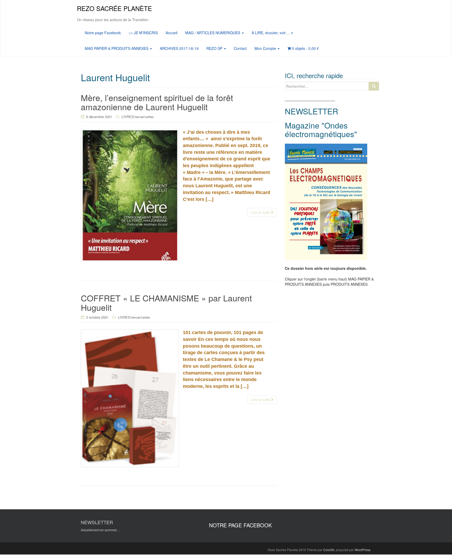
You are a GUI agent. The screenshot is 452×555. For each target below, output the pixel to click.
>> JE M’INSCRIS (143, 32)
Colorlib (328, 549)
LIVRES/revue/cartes (138, 116)
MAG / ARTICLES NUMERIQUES (213, 32)
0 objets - (305, 48)
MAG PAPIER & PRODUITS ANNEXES (117, 48)
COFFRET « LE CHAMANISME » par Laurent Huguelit (166, 302)
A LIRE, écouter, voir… (271, 32)
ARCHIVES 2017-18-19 (179, 48)
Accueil (171, 32)
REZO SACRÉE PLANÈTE (114, 8)
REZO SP (214, 48)
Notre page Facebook (103, 32)
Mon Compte (266, 48)
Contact (240, 48)
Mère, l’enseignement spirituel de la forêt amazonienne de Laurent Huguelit (157, 102)
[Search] (374, 86)
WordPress (362, 549)
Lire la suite (261, 212)
